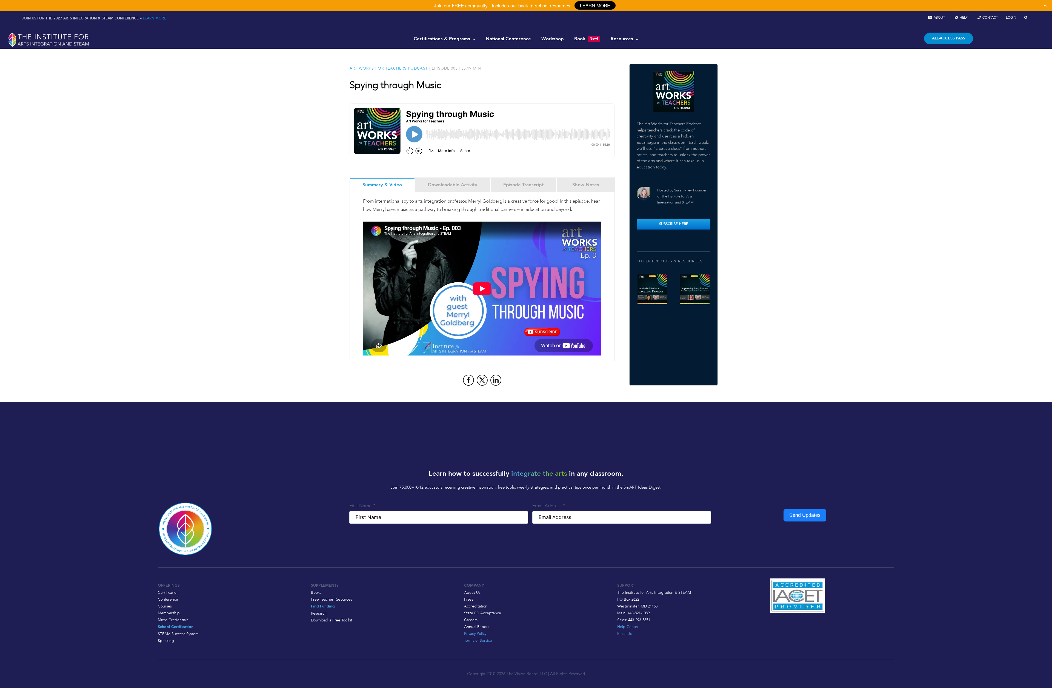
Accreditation (475, 606)
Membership (169, 613)
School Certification (175, 627)
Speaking (166, 640)
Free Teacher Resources (331, 599)
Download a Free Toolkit (331, 620)
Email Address (546, 505)
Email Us (624, 633)
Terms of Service (478, 640)
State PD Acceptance (482, 613)
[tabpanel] (482, 276)
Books (316, 592)
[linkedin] (495, 380)
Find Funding (323, 606)
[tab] (382, 185)
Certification (168, 592)
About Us (472, 592)
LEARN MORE (154, 18)
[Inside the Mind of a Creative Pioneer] (652, 289)
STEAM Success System (178, 634)
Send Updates (805, 515)
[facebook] (468, 380)
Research (319, 613)
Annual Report (476, 626)
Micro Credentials (173, 620)
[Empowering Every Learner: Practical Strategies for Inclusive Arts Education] (694, 289)
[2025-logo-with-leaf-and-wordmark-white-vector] (49, 33)
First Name (360, 505)
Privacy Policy (475, 633)
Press (468, 599)
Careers (471, 620)
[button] (1026, 17)
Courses (165, 606)
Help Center (628, 626)
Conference (168, 599)
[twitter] (482, 380)
